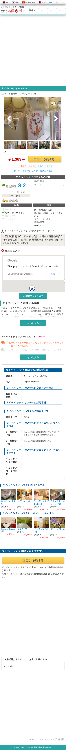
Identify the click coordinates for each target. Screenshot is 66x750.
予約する (48, 159)
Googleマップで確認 (33, 296)
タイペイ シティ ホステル (14, 88)
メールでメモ (46, 166)
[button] (32, 289)
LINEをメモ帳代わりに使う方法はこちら (33, 171)
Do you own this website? (20, 274)
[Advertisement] (33, 49)
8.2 (22, 185)
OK (53, 273)
